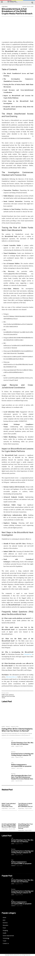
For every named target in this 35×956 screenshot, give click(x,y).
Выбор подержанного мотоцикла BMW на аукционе (21, 765)
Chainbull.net (28, 654)
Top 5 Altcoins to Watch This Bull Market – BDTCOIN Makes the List (25, 805)
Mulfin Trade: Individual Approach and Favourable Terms (8, 696)
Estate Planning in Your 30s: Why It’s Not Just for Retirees (22, 743)
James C (8, 726)
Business (13, 751)
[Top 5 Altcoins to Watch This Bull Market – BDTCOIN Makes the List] (25, 797)
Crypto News (4, 6)
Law (12, 740)
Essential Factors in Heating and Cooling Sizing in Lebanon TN (22, 754)
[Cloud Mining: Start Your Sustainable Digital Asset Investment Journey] (25, 817)
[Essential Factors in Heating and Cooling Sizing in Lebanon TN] (6, 755)
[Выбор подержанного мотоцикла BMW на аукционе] (6, 766)
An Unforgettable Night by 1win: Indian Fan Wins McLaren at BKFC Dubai (9, 825)
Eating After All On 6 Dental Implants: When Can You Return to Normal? (17, 730)
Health (3, 726)
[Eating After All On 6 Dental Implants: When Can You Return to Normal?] (17, 714)
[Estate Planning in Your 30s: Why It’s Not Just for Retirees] (6, 744)
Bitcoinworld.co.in (12, 677)
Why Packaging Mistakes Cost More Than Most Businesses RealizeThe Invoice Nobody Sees (22, 777)
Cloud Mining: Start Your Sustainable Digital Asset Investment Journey (25, 826)
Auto (12, 762)
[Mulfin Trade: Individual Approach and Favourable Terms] (9, 797)
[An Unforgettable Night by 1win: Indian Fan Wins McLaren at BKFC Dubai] (9, 817)
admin (12, 746)
